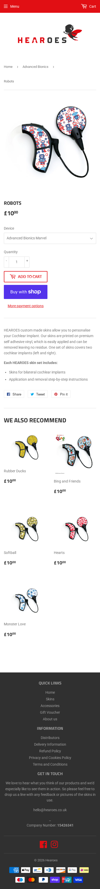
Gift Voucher (50, 712)
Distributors (50, 738)
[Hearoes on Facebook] (43, 846)
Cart (92, 6)
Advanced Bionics (35, 67)
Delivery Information (50, 744)
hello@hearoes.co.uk (50, 810)
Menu (14, 6)
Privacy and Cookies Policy (50, 758)
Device (9, 228)
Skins (50, 699)
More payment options (26, 306)
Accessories (50, 706)
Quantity (11, 252)
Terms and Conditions (50, 764)
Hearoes (51, 860)
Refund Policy (50, 751)
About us (50, 719)
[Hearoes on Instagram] (54, 846)
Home (8, 67)
